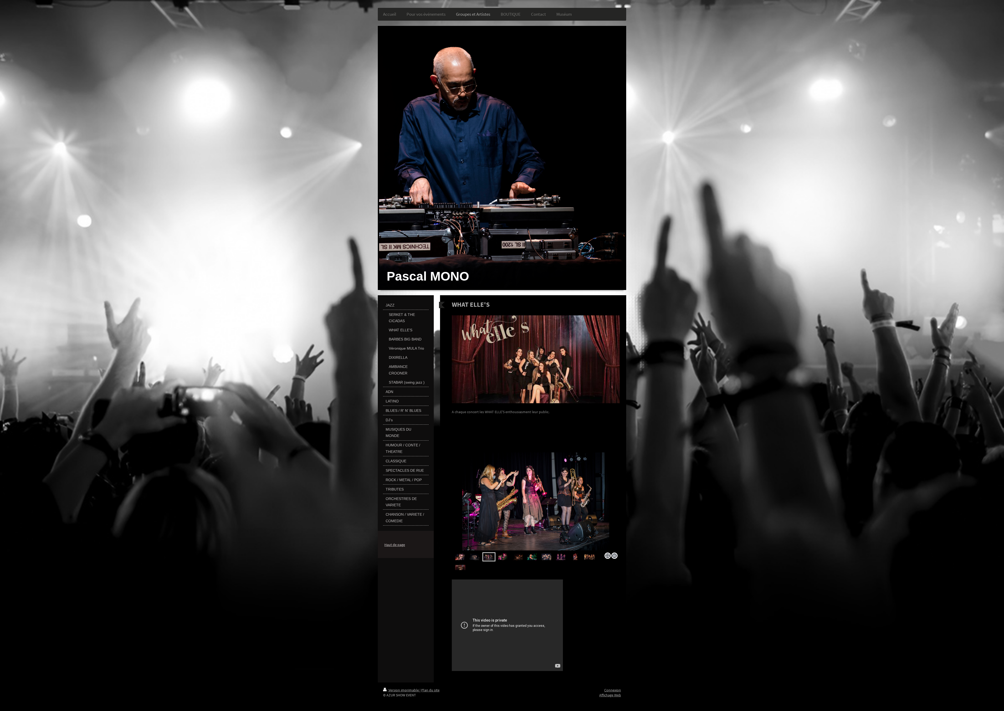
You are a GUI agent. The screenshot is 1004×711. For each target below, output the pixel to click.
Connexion (612, 690)
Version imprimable (404, 690)
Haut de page (394, 544)
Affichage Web (610, 695)
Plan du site (430, 690)
